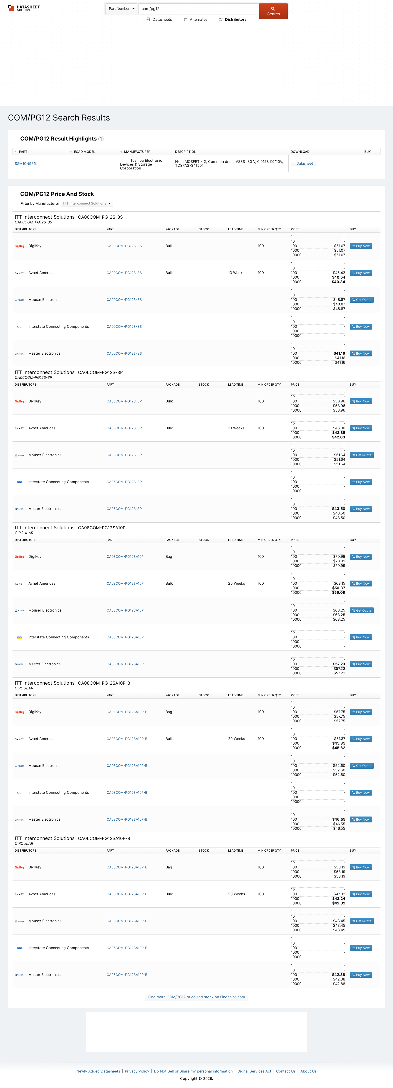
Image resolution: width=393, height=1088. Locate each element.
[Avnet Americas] (21, 272)
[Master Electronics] (21, 353)
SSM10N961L (26, 163)
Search (273, 14)
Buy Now (362, 246)
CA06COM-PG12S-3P (124, 401)
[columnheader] (40, 151)
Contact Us (286, 1071)
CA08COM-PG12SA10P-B (127, 712)
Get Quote (363, 300)
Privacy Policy (137, 1071)
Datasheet (305, 163)
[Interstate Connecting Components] (21, 326)
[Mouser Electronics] (21, 299)
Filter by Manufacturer (40, 203)
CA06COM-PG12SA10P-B (127, 867)
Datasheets (161, 19)
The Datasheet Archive (24, 8)
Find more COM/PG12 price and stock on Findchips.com (196, 997)
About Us (308, 1071)
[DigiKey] (21, 245)
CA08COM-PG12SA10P (125, 556)
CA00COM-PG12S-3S (124, 246)
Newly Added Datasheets (98, 1071)
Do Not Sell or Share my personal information (193, 1071)
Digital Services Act (254, 1071)
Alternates (198, 19)
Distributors (235, 19)
